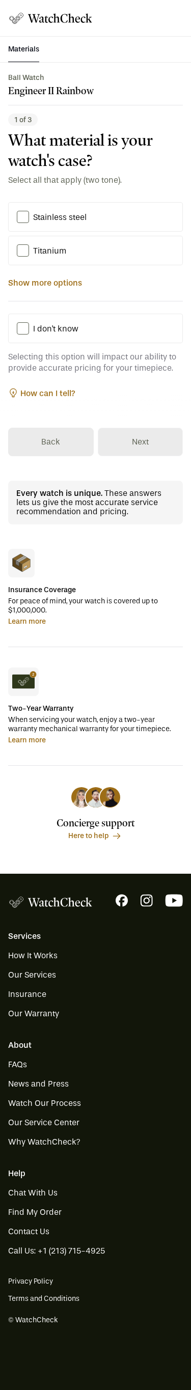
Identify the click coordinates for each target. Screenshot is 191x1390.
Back (50, 442)
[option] (23, 217)
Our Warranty (33, 1013)
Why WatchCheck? (44, 1142)
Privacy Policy (30, 1281)
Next (140, 442)
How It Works (33, 955)
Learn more (27, 621)
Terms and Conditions (43, 1298)
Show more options (45, 283)
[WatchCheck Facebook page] (122, 900)
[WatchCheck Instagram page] (146, 900)
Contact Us (28, 1231)
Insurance (27, 994)
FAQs (17, 1064)
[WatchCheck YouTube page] (174, 900)
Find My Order (35, 1212)
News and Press (38, 1084)
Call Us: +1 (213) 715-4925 (56, 1251)
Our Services (32, 975)
